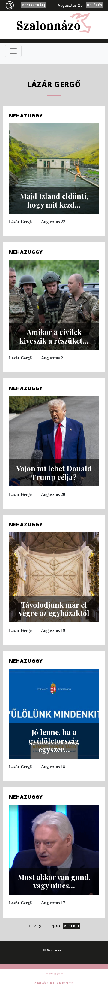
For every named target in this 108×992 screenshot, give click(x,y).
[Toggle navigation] (13, 51)
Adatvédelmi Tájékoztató (54, 982)
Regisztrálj (33, 5)
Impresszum (54, 973)
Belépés (94, 5)
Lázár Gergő (20, 222)
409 (56, 925)
